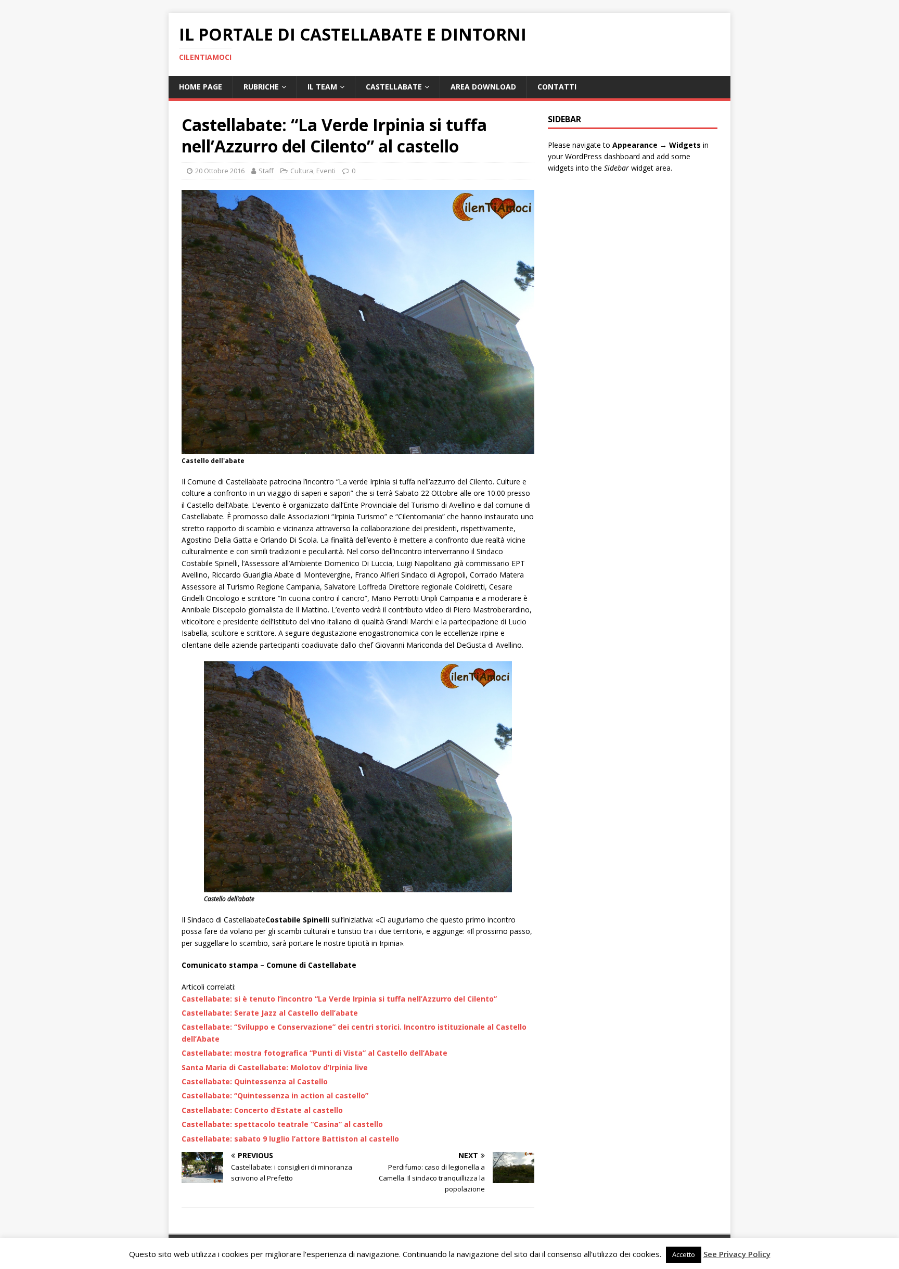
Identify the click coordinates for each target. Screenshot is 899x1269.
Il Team (322, 87)
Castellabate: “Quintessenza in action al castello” (275, 1095)
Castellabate (394, 87)
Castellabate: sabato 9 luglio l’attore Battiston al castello (290, 1139)
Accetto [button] (683, 1254)
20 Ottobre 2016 (220, 170)
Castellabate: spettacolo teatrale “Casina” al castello (282, 1124)
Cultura (301, 170)
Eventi (326, 170)
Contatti (556, 87)
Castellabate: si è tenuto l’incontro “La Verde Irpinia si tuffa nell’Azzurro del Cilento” (339, 999)
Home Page (200, 87)
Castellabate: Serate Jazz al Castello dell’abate (270, 1013)
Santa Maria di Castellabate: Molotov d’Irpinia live (275, 1067)
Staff (266, 170)
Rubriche (261, 87)
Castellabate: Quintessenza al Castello (255, 1081)
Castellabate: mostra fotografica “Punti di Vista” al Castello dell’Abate (314, 1053)
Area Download (483, 87)
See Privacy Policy (736, 1254)
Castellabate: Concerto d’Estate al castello (262, 1110)
